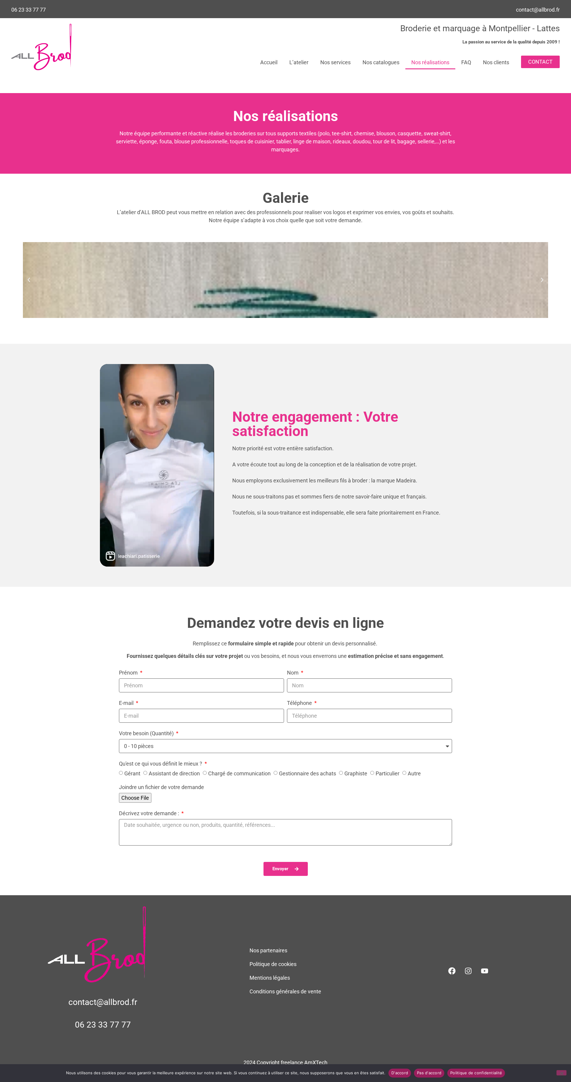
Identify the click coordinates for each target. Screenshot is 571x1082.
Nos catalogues (381, 62)
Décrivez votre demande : (149, 813)
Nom (293, 673)
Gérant (132, 773)
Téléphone (300, 703)
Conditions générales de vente (285, 991)
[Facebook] (451, 971)
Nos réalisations (430, 62)
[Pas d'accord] (561, 1072)
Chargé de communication (239, 773)
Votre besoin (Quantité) (147, 733)
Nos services (335, 62)
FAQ (466, 62)
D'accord (399, 1072)
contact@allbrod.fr (538, 10)
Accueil (268, 62)
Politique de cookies (273, 964)
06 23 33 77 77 (28, 10)
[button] (29, 280)
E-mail (127, 703)
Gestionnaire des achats (307, 773)
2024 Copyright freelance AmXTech (285, 1062)
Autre (414, 773)
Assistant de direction (174, 773)
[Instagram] (468, 971)
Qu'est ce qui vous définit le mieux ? (161, 764)
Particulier (387, 773)
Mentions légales (270, 978)
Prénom (129, 673)
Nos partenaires (268, 950)
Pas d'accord (429, 1072)
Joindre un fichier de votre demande (161, 787)
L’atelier (298, 62)
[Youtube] (484, 971)
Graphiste (355, 773)
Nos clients (496, 62)
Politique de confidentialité (476, 1072)
